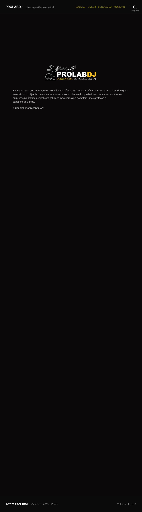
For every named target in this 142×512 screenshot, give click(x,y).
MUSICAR (119, 6)
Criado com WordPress (44, 504)
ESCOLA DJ (105, 6)
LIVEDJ (92, 6)
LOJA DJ (80, 6)
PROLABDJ (14, 7)
